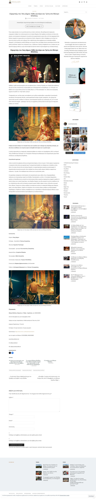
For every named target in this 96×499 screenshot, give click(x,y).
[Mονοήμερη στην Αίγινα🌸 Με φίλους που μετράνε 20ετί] (67, 139)
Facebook (11, 462)
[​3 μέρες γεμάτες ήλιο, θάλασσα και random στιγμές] (83, 147)
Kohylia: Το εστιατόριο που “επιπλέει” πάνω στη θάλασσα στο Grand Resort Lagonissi (78, 466)
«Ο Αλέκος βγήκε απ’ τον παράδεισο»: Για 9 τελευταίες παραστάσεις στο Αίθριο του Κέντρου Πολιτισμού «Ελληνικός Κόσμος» (78, 228)
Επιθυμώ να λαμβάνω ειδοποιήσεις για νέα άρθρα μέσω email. (25, 440)
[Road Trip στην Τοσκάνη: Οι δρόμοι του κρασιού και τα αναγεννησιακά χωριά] (39, 466)
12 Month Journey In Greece (71, 163)
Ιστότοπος (12, 426)
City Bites (66, 169)
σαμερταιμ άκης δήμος (27, 370)
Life (65, 179)
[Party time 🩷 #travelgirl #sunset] (75, 139)
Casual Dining (67, 167)
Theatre (34, 11)
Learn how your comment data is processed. (40, 447)
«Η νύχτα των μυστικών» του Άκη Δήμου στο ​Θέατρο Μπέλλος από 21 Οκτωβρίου (16, 362)
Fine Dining (66, 173)
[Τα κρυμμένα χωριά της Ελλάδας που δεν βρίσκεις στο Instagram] (39, 478)
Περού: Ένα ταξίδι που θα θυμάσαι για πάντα (50, 472)
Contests (66, 171)
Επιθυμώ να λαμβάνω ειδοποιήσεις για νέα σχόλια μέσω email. (25, 435)
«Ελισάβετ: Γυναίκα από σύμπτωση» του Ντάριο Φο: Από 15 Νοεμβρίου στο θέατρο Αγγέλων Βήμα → (48, 378)
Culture (57, 6)
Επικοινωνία (27, 493)
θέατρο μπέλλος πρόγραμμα (15, 370)
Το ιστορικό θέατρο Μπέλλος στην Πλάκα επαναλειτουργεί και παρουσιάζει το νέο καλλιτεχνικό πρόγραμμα (33, 362)
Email (11, 420)
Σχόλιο (11, 397)
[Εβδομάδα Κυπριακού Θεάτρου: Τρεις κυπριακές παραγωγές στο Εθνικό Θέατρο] (67, 249)
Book (65, 165)
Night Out (66, 187)
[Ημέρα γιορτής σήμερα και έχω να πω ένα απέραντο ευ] (75, 147)
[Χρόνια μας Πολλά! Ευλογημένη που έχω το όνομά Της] (83, 131)
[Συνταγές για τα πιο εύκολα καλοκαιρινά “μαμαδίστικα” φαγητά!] (66, 473)
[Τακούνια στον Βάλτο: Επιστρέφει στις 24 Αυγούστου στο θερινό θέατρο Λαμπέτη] (67, 266)
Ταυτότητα (11, 493)
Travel (36, 6)
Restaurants (67, 193)
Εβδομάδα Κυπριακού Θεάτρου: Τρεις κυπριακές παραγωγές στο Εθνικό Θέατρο (78, 249)
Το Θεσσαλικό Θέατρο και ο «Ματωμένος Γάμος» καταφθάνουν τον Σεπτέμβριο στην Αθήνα (79, 208)
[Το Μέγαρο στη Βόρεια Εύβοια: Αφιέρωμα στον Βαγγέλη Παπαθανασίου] (67, 258)
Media (65, 183)
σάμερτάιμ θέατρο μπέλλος (38, 370)
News (29, 6)
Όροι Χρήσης (19, 493)
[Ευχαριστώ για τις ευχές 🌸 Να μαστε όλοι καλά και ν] (75, 131)
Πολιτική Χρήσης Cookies (64, 495)
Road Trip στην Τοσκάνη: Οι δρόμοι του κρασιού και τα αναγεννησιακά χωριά (50, 466)
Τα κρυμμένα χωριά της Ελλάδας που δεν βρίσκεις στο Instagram (51, 477)
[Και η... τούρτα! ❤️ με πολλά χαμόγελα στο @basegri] (67, 147)
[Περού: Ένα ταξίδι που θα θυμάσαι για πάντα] (39, 473)
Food (41, 6)
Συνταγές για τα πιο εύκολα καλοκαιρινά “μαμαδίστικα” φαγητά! (77, 473)
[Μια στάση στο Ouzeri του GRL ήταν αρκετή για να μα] (83, 139)
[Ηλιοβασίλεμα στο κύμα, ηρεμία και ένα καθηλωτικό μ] (67, 131)
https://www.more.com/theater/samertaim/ (24, 331)
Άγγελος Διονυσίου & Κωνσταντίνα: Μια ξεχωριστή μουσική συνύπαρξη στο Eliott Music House (79, 218)
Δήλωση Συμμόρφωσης (38, 493)
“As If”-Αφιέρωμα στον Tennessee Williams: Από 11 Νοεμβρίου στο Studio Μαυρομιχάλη (78, 277)
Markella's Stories (68, 181)
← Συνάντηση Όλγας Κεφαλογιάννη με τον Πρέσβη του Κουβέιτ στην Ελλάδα (20, 377)
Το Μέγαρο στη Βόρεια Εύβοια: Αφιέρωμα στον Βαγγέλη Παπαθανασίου (79, 258)
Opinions (65, 6)
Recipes (66, 191)
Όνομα (11, 414)
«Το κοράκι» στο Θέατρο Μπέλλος (50, 361)
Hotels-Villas (49, 6)
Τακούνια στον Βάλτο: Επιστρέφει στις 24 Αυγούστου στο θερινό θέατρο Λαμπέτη (79, 267)
